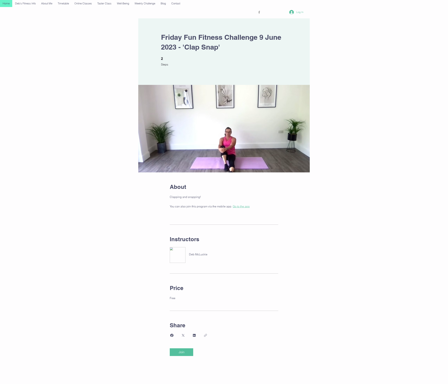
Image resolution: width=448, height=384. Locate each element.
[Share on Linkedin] (194, 335)
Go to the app (241, 206)
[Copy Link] (205, 335)
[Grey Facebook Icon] (259, 12)
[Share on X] (183, 335)
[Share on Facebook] (172, 335)
